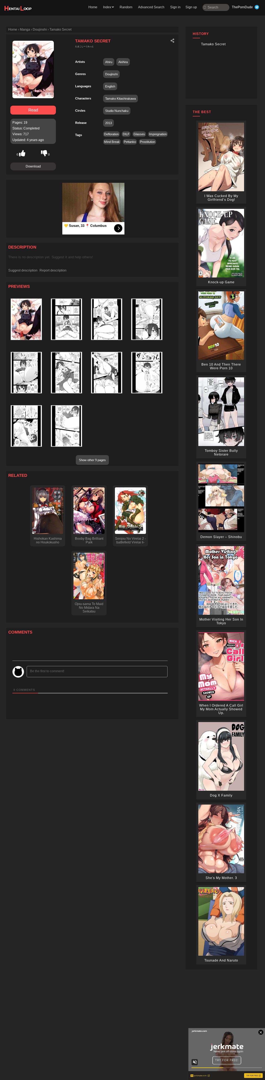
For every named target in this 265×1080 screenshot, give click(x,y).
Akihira (123, 62)
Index (107, 7)
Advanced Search (151, 7)
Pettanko (130, 142)
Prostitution (147, 142)
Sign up (191, 7)
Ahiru (108, 62)
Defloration (111, 134)
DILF (126, 134)
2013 (108, 123)
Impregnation (158, 134)
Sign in (175, 7)
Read (33, 110)
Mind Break (112, 142)
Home (92, 7)
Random (126, 7)
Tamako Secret (213, 44)
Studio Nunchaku (116, 110)
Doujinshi (111, 74)
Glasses (139, 134)
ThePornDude (242, 7)
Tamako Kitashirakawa (120, 98)
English (110, 86)
